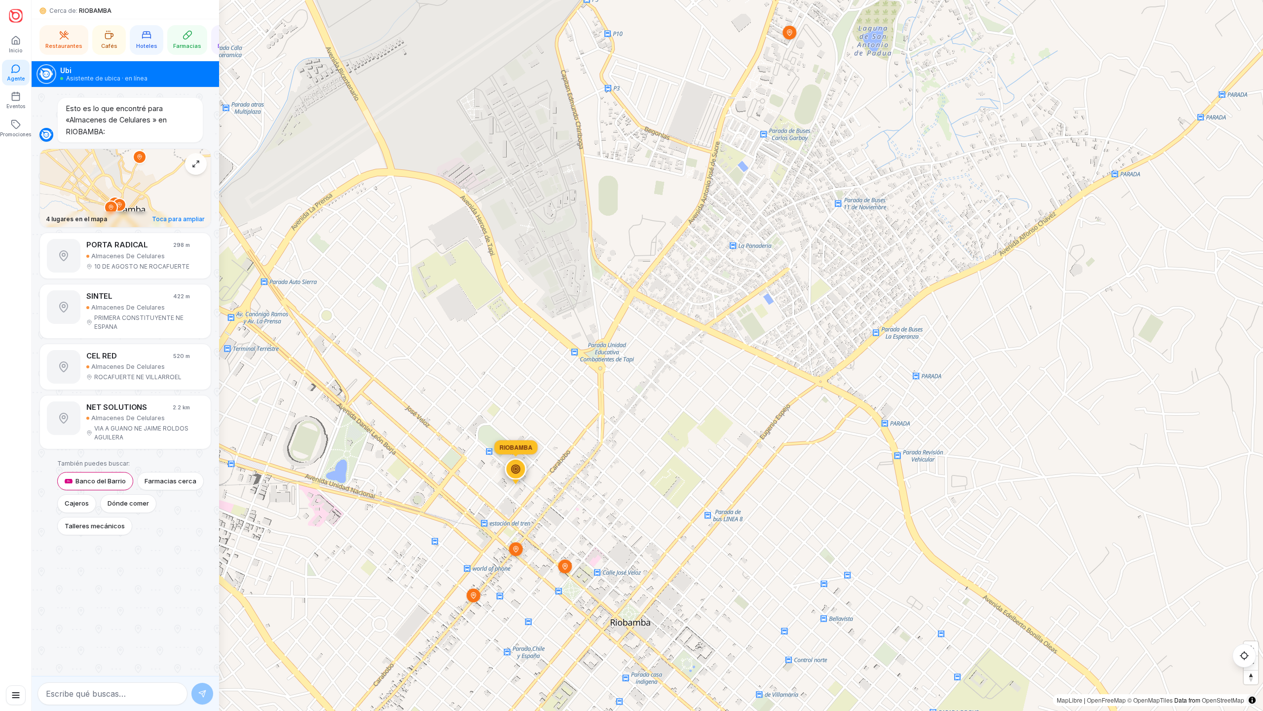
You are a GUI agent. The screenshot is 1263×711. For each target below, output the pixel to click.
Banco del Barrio (100, 481)
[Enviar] (202, 694)
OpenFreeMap (1106, 700)
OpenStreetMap (1223, 700)
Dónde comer (128, 503)
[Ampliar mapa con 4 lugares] (196, 164)
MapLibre (1069, 700)
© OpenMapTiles (1150, 700)
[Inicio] (16, 16)
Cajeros (77, 503)
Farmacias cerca (170, 481)
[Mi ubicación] (1244, 656)
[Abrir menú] (16, 695)
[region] (631, 355)
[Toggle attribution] (1252, 700)
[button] (125, 255)
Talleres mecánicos (95, 526)
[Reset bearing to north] (1251, 677)
